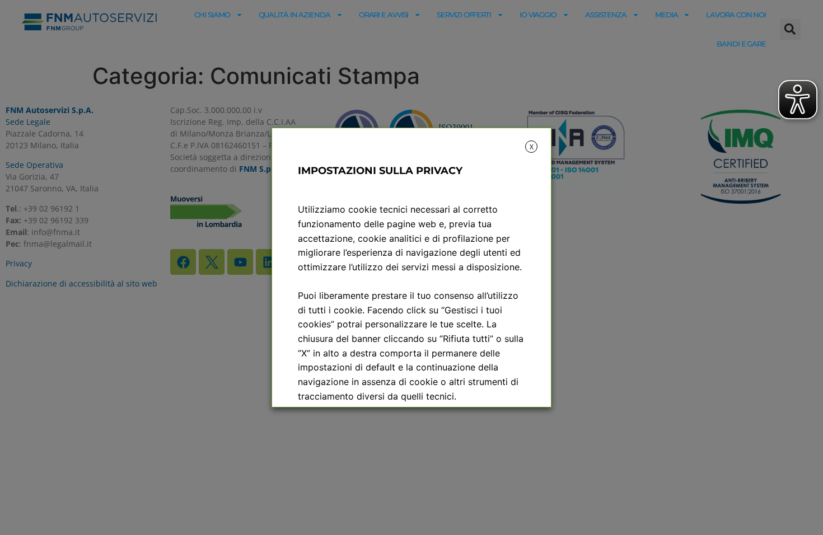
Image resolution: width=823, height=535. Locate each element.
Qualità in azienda (294, 14)
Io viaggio (538, 14)
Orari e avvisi (384, 14)
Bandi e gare (741, 43)
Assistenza (605, 14)
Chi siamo (212, 14)
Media (666, 14)
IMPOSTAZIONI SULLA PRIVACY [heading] (380, 171)
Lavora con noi (736, 14)
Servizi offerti (464, 14)
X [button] (532, 147)
